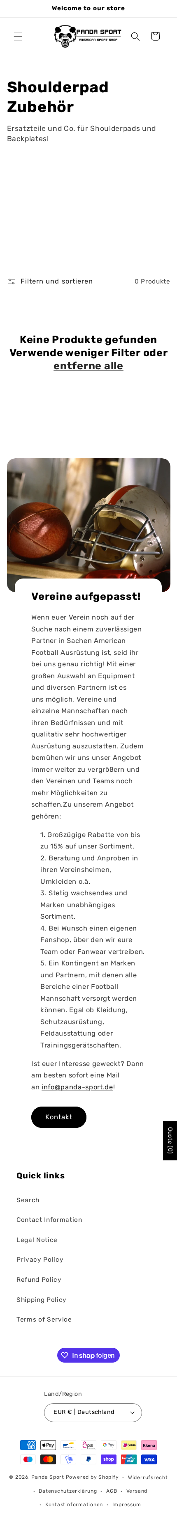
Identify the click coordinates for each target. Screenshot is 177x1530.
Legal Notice (37, 1240)
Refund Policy (39, 1279)
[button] (18, 36)
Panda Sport (47, 1477)
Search (28, 1200)
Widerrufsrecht (148, 1477)
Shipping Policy (41, 1300)
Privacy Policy (39, 1259)
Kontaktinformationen (74, 1504)
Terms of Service (44, 1319)
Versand (136, 1491)
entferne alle (88, 366)
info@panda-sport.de (77, 1087)
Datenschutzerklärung (68, 1491)
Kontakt (59, 1117)
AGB (111, 1491)
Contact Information (49, 1220)
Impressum (126, 1504)
